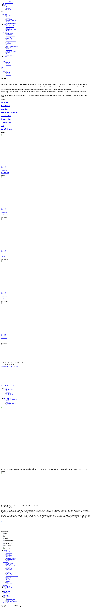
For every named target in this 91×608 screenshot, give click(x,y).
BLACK (3, 341)
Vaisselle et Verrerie (10, 36)
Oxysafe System (10, 27)
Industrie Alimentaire (11, 41)
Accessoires (9, 55)
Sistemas (8, 392)
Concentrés (8, 43)
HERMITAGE (5, 173)
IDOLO (3, 299)
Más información (7, 398)
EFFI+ (7, 48)
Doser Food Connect (11, 29)
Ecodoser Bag (6, 119)
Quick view (3, 167)
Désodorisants (9, 33)
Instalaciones (9, 560)
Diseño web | (8, 385)
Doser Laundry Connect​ (11, 25)
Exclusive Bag (6, 122)
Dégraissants (9, 34)
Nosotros (5, 388)
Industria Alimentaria (11, 20)
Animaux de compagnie (11, 51)
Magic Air (8, 30)
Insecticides (8, 53)
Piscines (8, 52)
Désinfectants (9, 38)
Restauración (9, 16)
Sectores (8, 390)
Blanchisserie (9, 39)
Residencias (9, 19)
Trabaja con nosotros (11, 403)
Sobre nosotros (9, 389)
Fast (2, 126)
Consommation (9, 44)
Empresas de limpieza (11, 558)
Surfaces (8, 42)
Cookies (8, 402)
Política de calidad (10, 401)
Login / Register (7, 602)
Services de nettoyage (11, 21)
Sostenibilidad (9, 394)
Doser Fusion (5, 106)
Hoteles (8, 18)
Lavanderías (9, 15)
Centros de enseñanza (11, 23)
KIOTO (3, 257)
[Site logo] (3, 11)
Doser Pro (8, 28)
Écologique (8, 47)
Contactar (8, 404)
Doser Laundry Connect (9, 112)
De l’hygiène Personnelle (12, 46)
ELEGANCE (4, 215)
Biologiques (9, 50)
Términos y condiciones (11, 399)
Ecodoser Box (6, 116)
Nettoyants (8, 37)
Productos (8, 393)
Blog (7, 396)
